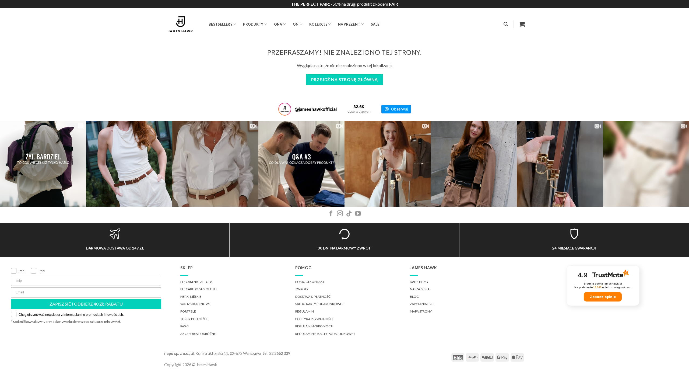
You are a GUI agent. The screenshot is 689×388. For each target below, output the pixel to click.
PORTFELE (188, 311)
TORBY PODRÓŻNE (194, 319)
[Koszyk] (522, 24)
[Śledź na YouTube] (358, 214)
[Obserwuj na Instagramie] (340, 214)
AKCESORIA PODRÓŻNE (198, 334)
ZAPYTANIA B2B (422, 304)
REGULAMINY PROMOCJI (314, 326)
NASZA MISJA (420, 289)
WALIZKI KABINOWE (195, 304)
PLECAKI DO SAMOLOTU (198, 289)
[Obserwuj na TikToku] (349, 214)
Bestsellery (221, 24)
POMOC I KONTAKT (310, 282)
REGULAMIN (304, 311)
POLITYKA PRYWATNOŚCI (314, 319)
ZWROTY (301, 289)
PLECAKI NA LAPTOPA (196, 282)
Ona (278, 24)
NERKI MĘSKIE (190, 297)
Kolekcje (318, 24)
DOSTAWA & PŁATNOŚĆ (313, 297)
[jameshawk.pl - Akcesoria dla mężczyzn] (182, 24)
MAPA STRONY (421, 311)
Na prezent (349, 24)
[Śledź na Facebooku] (331, 214)
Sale (375, 24)
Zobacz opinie (603, 297)
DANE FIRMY (419, 282)
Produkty (253, 24)
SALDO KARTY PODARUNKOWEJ (319, 304)
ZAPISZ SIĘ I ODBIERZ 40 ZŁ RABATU (86, 303)
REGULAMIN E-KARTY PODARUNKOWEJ (325, 334)
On (296, 24)
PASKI (184, 326)
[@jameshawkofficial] (284, 109)
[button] (506, 24)
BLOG (414, 297)
